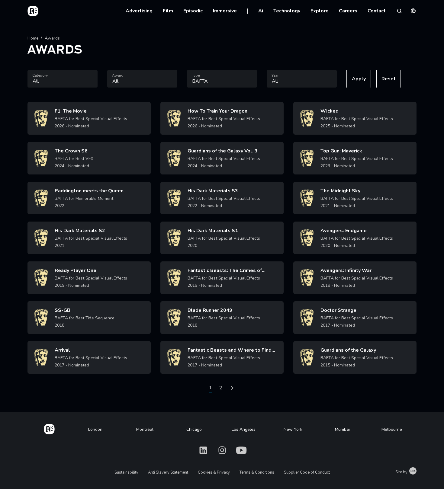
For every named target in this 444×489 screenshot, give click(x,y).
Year (275, 75)
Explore (319, 11)
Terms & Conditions (257, 472)
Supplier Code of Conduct (307, 472)
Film (168, 11)
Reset (388, 78)
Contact (377, 11)
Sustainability (126, 472)
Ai (260, 11)
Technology (286, 11)
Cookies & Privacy (214, 472)
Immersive (225, 11)
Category (40, 75)
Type (196, 75)
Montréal (144, 429)
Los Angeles (244, 429)
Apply (359, 78)
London (95, 429)
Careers (348, 11)
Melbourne (391, 429)
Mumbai (342, 429)
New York (293, 429)
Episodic (193, 11)
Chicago (194, 429)
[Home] (49, 428)
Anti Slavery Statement (168, 472)
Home (33, 38)
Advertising (139, 11)
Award (118, 75)
